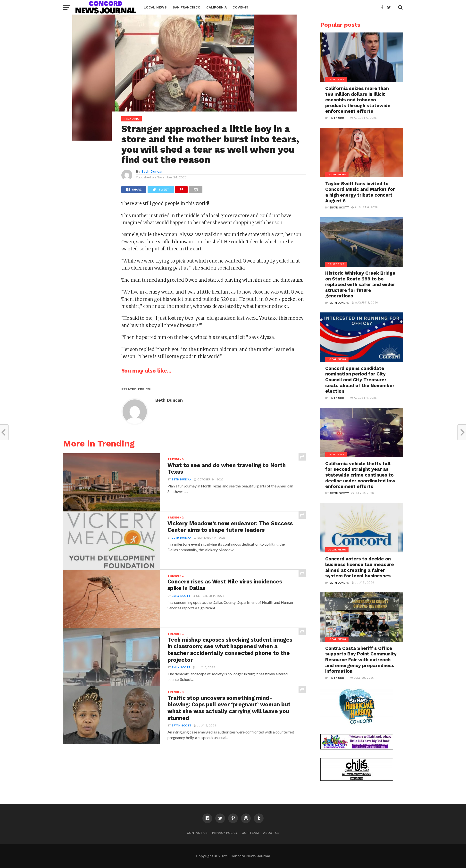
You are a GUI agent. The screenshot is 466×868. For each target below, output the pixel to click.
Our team (250, 833)
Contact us (197, 833)
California (216, 7)
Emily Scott (181, 595)
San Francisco (186, 7)
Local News (155, 7)
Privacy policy (224, 833)
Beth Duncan (152, 171)
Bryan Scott (181, 725)
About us (271, 833)
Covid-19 (240, 7)
